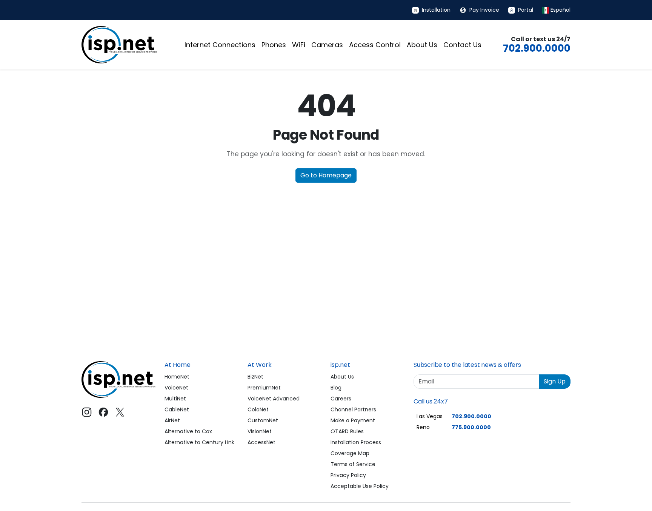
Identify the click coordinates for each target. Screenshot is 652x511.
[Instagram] (87, 412)
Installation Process (356, 442)
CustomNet (263, 420)
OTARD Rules (347, 431)
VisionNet (260, 431)
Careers (341, 398)
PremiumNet (264, 387)
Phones (273, 44)
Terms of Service (353, 464)
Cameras (327, 44)
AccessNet (261, 442)
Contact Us (462, 44)
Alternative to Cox (188, 431)
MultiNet (175, 398)
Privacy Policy (348, 475)
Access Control (375, 44)
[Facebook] (103, 412)
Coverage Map (350, 453)
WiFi (298, 44)
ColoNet (258, 409)
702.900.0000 (536, 48)
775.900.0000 (471, 427)
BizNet (255, 376)
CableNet (177, 409)
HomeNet (177, 376)
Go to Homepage (326, 175)
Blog (336, 387)
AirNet (172, 420)
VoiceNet (176, 387)
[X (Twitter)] (120, 412)
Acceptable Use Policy (360, 486)
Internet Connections (220, 44)
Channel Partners (353, 409)
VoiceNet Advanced (274, 398)
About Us (422, 44)
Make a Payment (353, 420)
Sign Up (555, 381)
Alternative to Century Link (199, 442)
